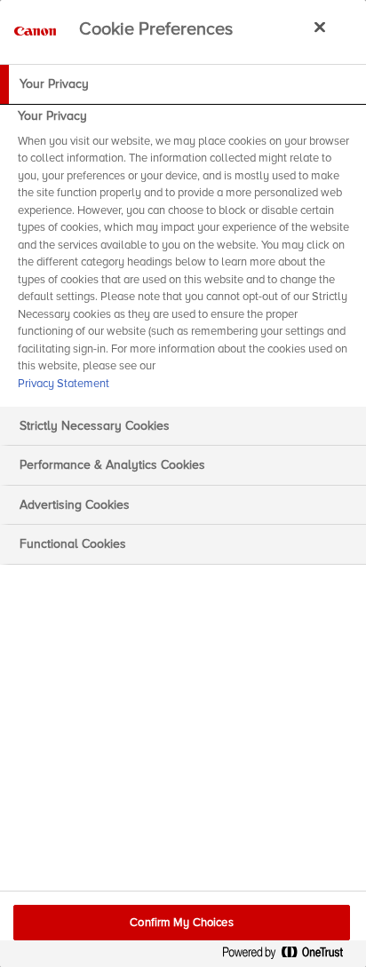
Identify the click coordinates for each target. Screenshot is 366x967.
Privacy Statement (63, 383)
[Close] (319, 26)
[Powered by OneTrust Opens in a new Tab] (289, 956)
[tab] (183, 84)
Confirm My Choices (181, 922)
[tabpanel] (185, 255)
